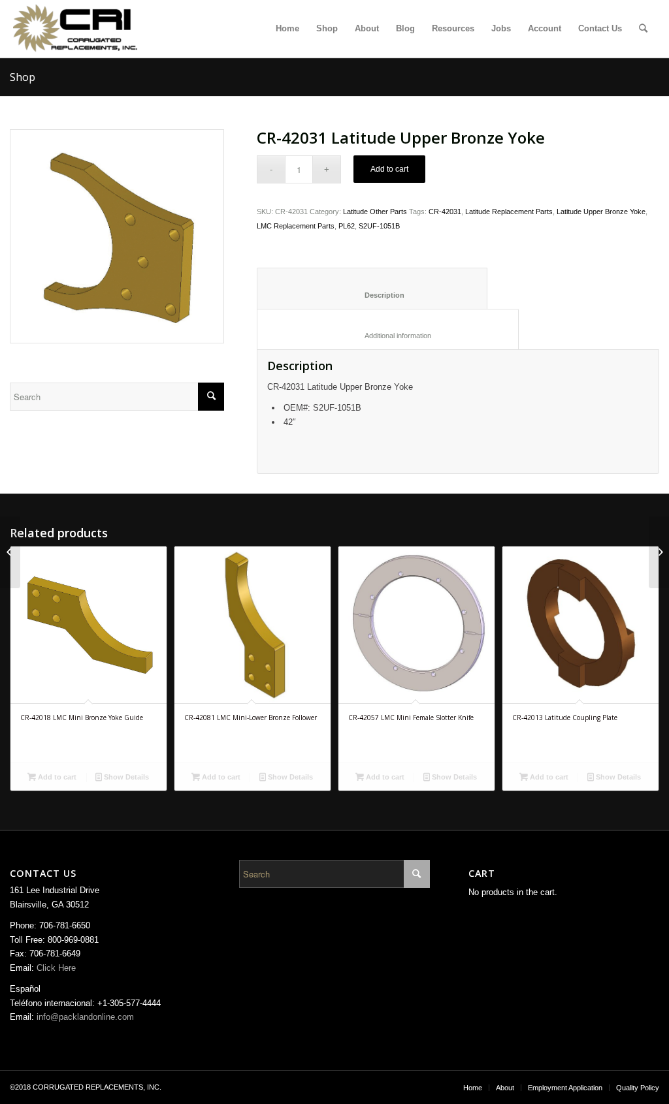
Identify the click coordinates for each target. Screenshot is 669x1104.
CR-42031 (445, 211)
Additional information (388, 335)
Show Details (125, 777)
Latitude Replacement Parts (509, 211)
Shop (22, 77)
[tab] (372, 288)
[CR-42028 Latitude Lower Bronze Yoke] (10, 552)
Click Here (56, 968)
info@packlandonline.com (85, 1017)
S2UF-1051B (379, 226)
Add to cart (389, 169)
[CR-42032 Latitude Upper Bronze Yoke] (659, 552)
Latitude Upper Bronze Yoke (601, 211)
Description (372, 295)
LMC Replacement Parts (295, 226)
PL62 (346, 226)
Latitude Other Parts (375, 211)
